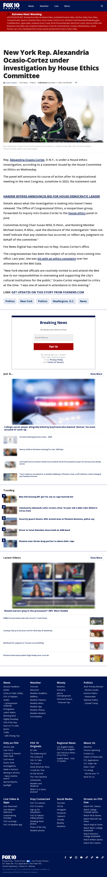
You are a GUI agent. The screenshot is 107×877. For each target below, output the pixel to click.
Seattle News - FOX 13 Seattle (65, 759)
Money (61, 682)
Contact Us (89, 753)
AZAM (6, 690)
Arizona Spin (8, 747)
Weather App (36, 706)
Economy (61, 690)
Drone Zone (8, 762)
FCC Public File (90, 763)
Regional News (66, 743)
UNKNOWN (35, 780)
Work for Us (89, 776)
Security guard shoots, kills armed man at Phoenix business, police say (56, 519)
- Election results (91, 690)
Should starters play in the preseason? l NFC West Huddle (36, 610)
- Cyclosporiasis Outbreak (10, 704)
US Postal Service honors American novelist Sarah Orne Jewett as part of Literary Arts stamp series (60, 462)
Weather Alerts (36, 703)
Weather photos (37, 830)
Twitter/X (61, 816)
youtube (81, 857)
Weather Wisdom (38, 713)
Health (6, 700)
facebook (65, 857)
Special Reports (10, 781)
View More (96, 373)
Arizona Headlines (11, 686)
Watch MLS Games (92, 843)
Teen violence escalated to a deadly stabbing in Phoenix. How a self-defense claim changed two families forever (60, 475)
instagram (76, 857)
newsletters (102, 857)
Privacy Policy (56, 359)
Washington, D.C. (63, 301)
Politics (33, 83)
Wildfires (34, 696)
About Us (89, 743)
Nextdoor (61, 826)
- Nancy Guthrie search (10, 777)
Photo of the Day (38, 827)
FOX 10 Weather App (12, 824)
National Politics (91, 700)
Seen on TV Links (11, 725)
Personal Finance (64, 699)
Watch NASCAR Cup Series (93, 820)
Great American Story (39, 767)
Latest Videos (12, 557)
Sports (6, 729)
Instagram (61, 809)
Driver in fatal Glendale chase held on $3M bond (44, 530)
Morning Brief (9, 715)
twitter (71, 857)
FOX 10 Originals (35, 744)
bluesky (92, 857)
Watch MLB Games (92, 815)
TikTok (60, 806)
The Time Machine (38, 776)
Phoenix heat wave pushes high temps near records (26, 655)
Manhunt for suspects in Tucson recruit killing (23, 643)
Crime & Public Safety (13, 693)
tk (86, 857)
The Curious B (36, 757)
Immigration (8, 709)
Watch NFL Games (92, 806)
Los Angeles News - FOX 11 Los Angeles (66, 748)
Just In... (8, 373)
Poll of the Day (10, 722)
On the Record (36, 773)
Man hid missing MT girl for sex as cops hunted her (46, 496)
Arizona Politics (90, 693)
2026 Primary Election (93, 686)
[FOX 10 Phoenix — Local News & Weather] (12, 6)
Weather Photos (37, 710)
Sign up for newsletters (35, 810)
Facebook (61, 813)
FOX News (24, 83)
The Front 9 (35, 763)
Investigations (9, 766)
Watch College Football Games (91, 810)
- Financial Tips (63, 702)
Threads (60, 819)
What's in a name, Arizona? (38, 790)
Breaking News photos (37, 822)
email (97, 857)
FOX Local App (10, 821)
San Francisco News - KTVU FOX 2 (66, 753)
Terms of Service (55, 362)
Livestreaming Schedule (9, 816)
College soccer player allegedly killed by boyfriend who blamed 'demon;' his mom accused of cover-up (49, 428)
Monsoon (34, 690)
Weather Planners (38, 700)
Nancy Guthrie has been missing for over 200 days (41, 449)
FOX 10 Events (36, 806)
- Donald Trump (91, 703)
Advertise (88, 747)
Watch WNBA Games (93, 839)
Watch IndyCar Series (93, 824)
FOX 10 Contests (37, 803)
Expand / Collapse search (102, 6)
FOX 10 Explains (10, 696)
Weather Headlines (38, 693)
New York (26, 301)
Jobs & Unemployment (64, 694)
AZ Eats (33, 750)
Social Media (64, 799)
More (67, 6)
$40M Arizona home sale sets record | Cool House (25, 618)
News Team (89, 767)
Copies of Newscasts (93, 757)
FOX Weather (36, 716)
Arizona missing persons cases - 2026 (36, 437)
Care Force (8, 750)
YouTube (61, 803)
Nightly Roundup (10, 719)
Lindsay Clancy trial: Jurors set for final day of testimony (27, 630)
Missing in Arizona (11, 772)
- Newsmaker (90, 696)
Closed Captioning (92, 750)
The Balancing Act (38, 753)
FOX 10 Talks (36, 760)
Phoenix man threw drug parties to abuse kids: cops (46, 541)
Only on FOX (11, 743)
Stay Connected (40, 799)
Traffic (6, 732)
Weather (35, 682)
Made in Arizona (10, 769)
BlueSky (60, 823)
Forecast (34, 686)
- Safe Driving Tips (11, 735)
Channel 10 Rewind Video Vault (11, 754)
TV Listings (88, 770)
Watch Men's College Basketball (93, 829)
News (83, 301)
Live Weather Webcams (9, 810)
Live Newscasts (10, 806)
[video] (53, 585)
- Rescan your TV (91, 773)
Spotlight (7, 785)
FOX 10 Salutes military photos (37, 816)
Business (61, 686)
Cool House (8, 759)
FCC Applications (91, 760)
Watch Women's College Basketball (92, 835)
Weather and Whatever (36, 784)
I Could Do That (37, 770)
